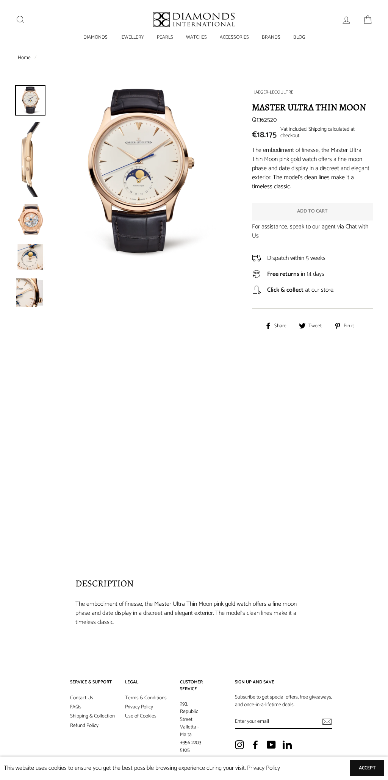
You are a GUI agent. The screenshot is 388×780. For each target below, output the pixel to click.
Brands (271, 37)
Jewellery (132, 37)
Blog (299, 37)
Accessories (234, 37)
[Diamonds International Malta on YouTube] (271, 744)
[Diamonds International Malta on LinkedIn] (287, 744)
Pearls (165, 37)
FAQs (75, 707)
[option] (139, 173)
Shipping (317, 129)
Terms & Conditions (146, 698)
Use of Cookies (140, 716)
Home (24, 57)
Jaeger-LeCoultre (273, 92)
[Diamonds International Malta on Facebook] (255, 744)
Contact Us (81, 698)
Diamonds (95, 37)
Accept (367, 768)
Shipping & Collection (92, 716)
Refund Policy (84, 725)
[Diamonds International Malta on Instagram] (239, 744)
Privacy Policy (139, 707)
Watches (196, 37)
